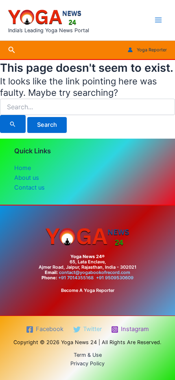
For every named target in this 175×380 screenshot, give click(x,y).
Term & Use (88, 355)
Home (22, 168)
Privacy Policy (87, 363)
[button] (11, 50)
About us (26, 177)
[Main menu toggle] (158, 20)
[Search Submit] (13, 124)
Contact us (29, 187)
